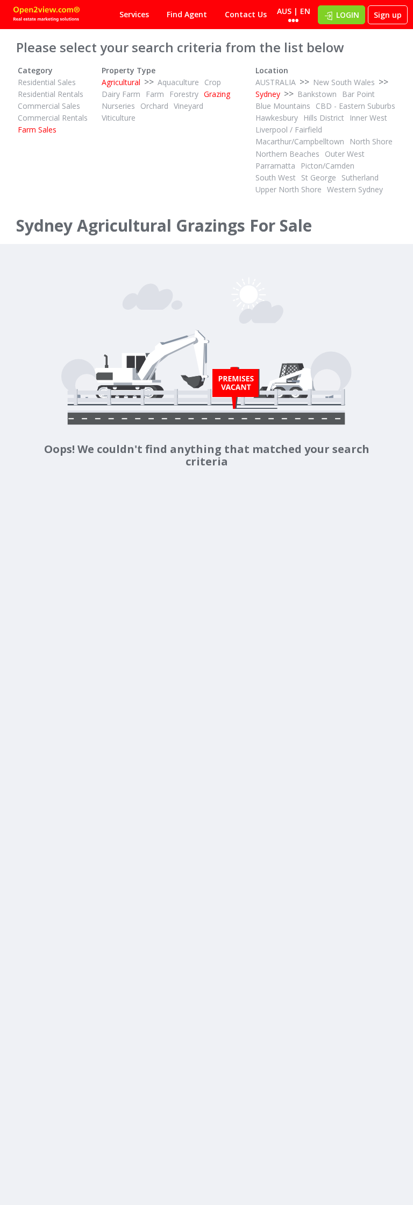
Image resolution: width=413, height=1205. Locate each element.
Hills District (323, 118)
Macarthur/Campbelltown (299, 141)
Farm (155, 94)
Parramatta (275, 166)
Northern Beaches (287, 154)
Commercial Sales (49, 106)
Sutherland (360, 177)
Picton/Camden (327, 166)
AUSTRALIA (275, 82)
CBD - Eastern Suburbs (355, 106)
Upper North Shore (288, 189)
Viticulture (119, 118)
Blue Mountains (282, 106)
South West (275, 177)
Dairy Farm (121, 94)
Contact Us (246, 14)
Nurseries (118, 106)
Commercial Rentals (53, 118)
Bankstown (317, 94)
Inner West (368, 118)
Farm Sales (37, 129)
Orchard (154, 106)
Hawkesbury (276, 118)
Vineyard (188, 106)
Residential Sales (47, 82)
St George (318, 177)
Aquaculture (178, 82)
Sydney (267, 94)
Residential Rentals (50, 94)
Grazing (217, 94)
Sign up (388, 15)
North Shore (371, 141)
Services (134, 14)
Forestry (183, 94)
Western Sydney (355, 189)
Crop (212, 82)
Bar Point (358, 94)
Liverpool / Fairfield (288, 129)
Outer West (345, 154)
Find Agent (187, 14)
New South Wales (344, 82)
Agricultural (121, 82)
